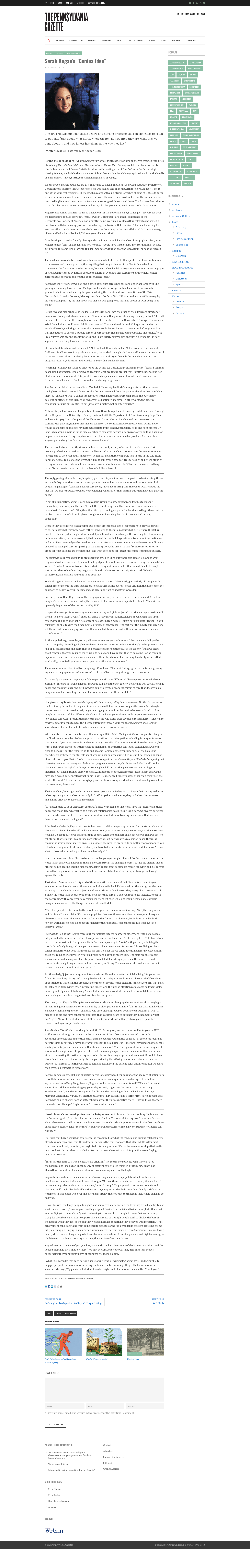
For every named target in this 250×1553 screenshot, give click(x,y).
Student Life (176, 171)
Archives (60, 40)
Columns (180, 301)
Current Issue (76, 40)
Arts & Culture (136, 40)
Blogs (175, 222)
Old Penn (176, 40)
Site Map (107, 1462)
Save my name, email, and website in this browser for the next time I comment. (91, 1413)
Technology (192, 171)
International (177, 129)
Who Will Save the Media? (97, 1359)
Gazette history (180, 261)
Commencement (177, 87)
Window (187, 183)
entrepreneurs (192, 93)
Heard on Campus (178, 123)
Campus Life (189, 81)
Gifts (195, 111)
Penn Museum (176, 153)
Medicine (174, 135)
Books (49, 1313)
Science (186, 165)
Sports (120, 40)
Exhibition (186, 99)
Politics (174, 165)
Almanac (52, 1506)
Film (172, 111)
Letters (180, 313)
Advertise (80, 3)
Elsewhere (175, 93)
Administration (177, 63)
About (60, 3)
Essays (179, 307)
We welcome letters (58, 1464)
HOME (52, 3)
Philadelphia (193, 153)
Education (194, 87)
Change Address (111, 1468)
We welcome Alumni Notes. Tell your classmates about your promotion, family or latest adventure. (70, 1455)
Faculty (58, 1313)
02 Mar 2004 (52, 67)
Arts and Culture (135, 1354)
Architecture (194, 69)
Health (173, 117)
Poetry (191, 159)
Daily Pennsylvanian (58, 1501)
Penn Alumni (54, 1489)
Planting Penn (133, 1359)
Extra (179, 233)
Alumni (152, 40)
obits (193, 141)
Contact (69, 3)
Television (175, 177)
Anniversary (195, 63)
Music (173, 141)
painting (174, 147)
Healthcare (187, 117)
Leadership (194, 129)
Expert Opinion (177, 105)
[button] (49, 42)
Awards (181, 75)
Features (92, 40)
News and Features (73, 53)
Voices (163, 40)
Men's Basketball (191, 135)
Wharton (174, 183)
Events (173, 99)
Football (183, 111)
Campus (176, 250)
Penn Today (54, 1495)
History (194, 123)
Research (177, 290)
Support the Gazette (96, 3)
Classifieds (191, 40)
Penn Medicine (189, 147)
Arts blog (181, 227)
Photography (176, 159)
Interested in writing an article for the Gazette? (71, 1470)
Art (172, 75)
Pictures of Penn (185, 238)
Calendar (174, 81)
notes (183, 141)
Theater (189, 177)
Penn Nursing (70, 1313)
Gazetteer (106, 40)
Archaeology (176, 69)
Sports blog (182, 244)
